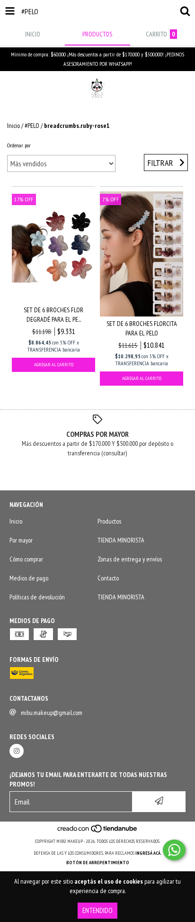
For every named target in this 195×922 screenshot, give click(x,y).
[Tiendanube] (97, 832)
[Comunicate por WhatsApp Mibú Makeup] (174, 850)
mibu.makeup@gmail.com (51, 712)
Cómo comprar (26, 559)
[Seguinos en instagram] (16, 751)
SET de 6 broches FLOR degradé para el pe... (53, 315)
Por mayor (21, 540)
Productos (109, 521)
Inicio (13, 125)
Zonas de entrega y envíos (130, 559)
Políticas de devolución (37, 597)
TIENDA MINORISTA (121, 540)
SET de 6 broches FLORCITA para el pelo (141, 328)
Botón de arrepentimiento (97, 862)
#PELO (32, 125)
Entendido (97, 910)
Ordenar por (19, 145)
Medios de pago (28, 578)
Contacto (108, 578)
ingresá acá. (148, 853)
